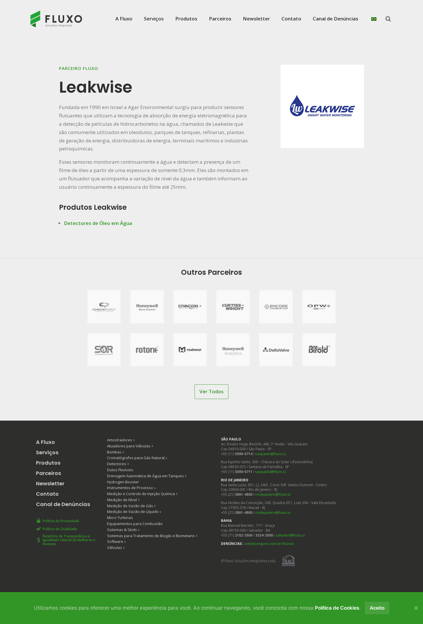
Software (115, 541)
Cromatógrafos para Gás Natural (136, 457)
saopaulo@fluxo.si (270, 453)
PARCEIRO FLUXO (78, 68)
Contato (291, 18)
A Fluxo (123, 18)
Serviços (154, 18)
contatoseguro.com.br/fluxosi (269, 543)
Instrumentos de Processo (130, 487)
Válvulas (114, 547)
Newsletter (256, 18)
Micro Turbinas (120, 517)
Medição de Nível (122, 499)
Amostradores (119, 439)
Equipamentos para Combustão (135, 523)
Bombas (114, 452)
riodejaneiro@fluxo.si (273, 494)
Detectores (116, 463)
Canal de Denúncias (335, 18)
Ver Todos (211, 391)
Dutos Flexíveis (120, 469)
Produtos (186, 18)
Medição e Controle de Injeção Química (141, 493)
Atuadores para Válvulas (128, 446)
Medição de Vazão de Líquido (133, 511)
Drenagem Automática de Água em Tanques (145, 475)
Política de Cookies (337, 608)
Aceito (377, 608)
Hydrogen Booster (123, 481)
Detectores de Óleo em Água (98, 223)
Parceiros (220, 18)
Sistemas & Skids (122, 529)
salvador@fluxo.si (290, 535)
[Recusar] (416, 608)
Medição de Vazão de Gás (130, 505)
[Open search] (388, 19)
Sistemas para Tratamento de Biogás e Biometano (151, 535)
